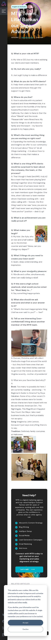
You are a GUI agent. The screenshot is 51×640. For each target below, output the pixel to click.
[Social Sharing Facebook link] (3, 621)
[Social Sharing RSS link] (3, 628)
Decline (25, 629)
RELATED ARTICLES (20, 583)
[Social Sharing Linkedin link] (3, 635)
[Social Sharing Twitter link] (3, 614)
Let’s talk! (24, 569)
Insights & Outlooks (19, 7)
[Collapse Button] (3, 11)
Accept (25, 623)
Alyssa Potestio (27, 37)
